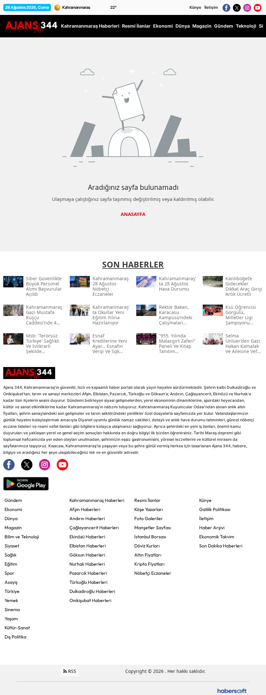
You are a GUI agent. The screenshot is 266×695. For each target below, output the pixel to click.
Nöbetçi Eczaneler (152, 573)
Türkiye (12, 591)
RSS (71, 671)
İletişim (211, 7)
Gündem (13, 500)
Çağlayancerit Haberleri (94, 528)
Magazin (13, 528)
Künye (195, 7)
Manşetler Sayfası (152, 528)
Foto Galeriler (148, 518)
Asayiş (11, 582)
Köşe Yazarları (148, 509)
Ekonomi (13, 509)
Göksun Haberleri (87, 555)
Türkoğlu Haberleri (88, 582)
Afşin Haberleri (84, 509)
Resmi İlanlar (147, 500)
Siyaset (12, 546)
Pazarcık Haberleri (88, 573)
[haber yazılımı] (232, 690)
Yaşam (11, 619)
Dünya (11, 518)
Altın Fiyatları (147, 555)
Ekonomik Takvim (216, 537)
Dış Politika (15, 637)
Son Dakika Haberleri (220, 546)
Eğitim (11, 564)
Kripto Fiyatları (149, 564)
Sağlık (11, 555)
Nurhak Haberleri (87, 564)
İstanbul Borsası (150, 537)
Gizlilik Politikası (214, 509)
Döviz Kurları (147, 546)
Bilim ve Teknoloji (22, 537)
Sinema (12, 609)
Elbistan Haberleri (87, 546)
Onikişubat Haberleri (90, 600)
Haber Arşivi (211, 528)
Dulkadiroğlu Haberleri (92, 591)
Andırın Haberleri (87, 518)
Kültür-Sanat (17, 628)
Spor (9, 573)
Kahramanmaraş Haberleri (96, 500)
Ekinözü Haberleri (87, 537)
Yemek (11, 600)
